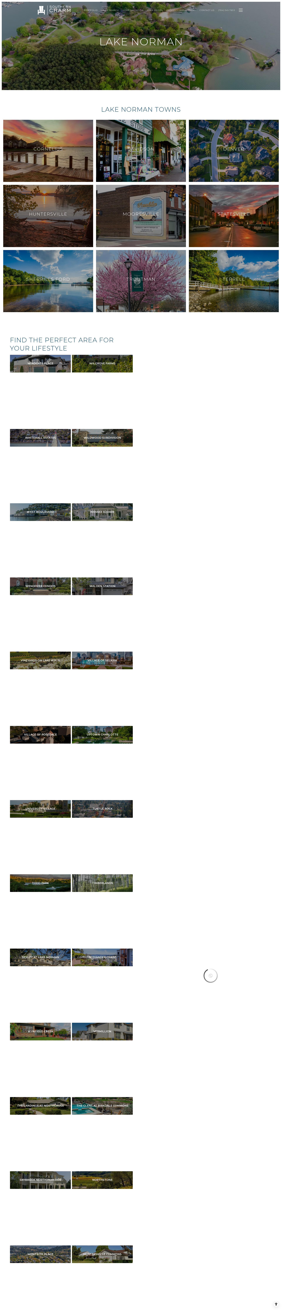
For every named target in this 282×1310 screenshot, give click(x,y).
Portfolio (91, 10)
